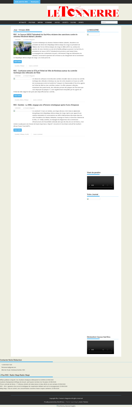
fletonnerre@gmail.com (9, 367)
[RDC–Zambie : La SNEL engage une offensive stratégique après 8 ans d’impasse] (22, 111)
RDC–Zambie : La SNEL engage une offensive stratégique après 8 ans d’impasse (46, 105)
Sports (81, 22)
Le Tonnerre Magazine (29, 39)
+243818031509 (7, 365)
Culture (73, 22)
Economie (48, 22)
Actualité (22, 22)
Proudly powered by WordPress (54, 402)
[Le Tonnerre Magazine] (66, 19)
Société (65, 22)
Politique (32, 22)
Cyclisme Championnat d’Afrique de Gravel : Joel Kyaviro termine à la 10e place (24, 382)
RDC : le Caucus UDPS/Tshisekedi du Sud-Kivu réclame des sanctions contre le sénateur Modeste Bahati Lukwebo (45, 35)
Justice (57, 22)
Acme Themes (83, 402)
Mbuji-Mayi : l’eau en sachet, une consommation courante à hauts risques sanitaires (25, 388)
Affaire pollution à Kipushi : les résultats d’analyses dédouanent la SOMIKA (23, 380)
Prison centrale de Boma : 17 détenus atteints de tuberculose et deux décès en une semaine (29, 384)
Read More (17, 61)
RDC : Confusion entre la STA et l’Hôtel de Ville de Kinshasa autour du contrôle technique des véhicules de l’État (45, 72)
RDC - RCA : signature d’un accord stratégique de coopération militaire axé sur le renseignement (29, 386)
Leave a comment (33, 66)
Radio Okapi (25, 375)
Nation (40, 22)
